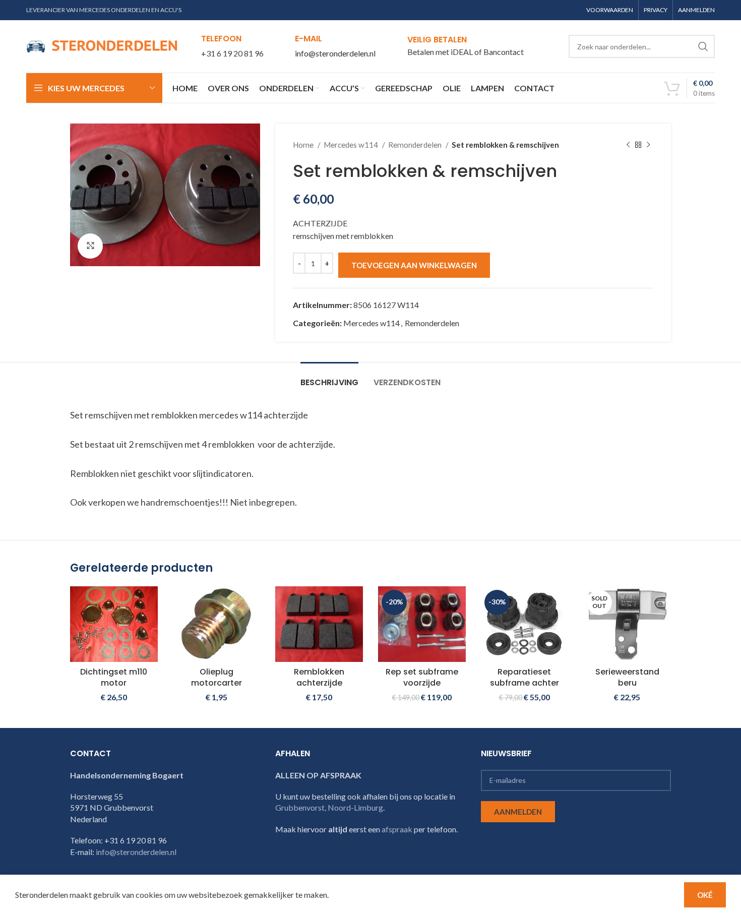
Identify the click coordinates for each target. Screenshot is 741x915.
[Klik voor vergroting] (90, 246)
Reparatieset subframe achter (524, 677)
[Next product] (648, 145)
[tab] (329, 377)
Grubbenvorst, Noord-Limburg (329, 807)
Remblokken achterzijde (319, 677)
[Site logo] (101, 45)
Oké (705, 894)
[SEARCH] (703, 46)
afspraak (397, 829)
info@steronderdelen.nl (335, 53)
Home (304, 144)
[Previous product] (628, 145)
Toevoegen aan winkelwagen (414, 265)
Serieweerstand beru (627, 677)
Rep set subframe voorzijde (422, 677)
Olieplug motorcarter (216, 677)
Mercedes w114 (352, 144)
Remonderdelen (415, 144)
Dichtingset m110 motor (113, 677)
